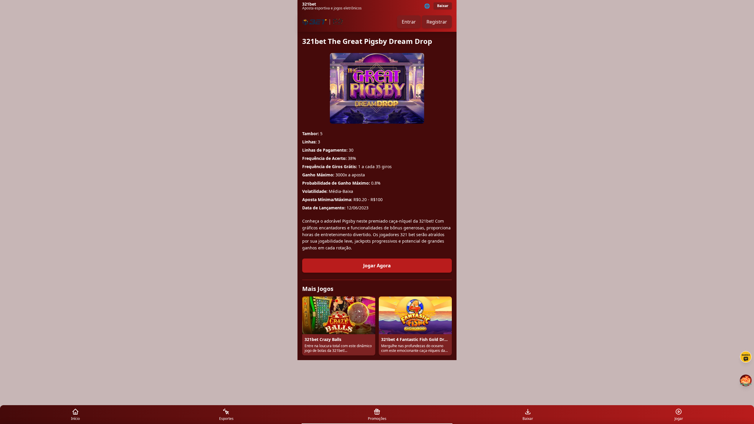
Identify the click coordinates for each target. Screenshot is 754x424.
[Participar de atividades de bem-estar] (746, 380)
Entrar (409, 22)
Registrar (436, 22)
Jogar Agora (377, 265)
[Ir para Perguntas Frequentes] (746, 357)
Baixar (442, 5)
